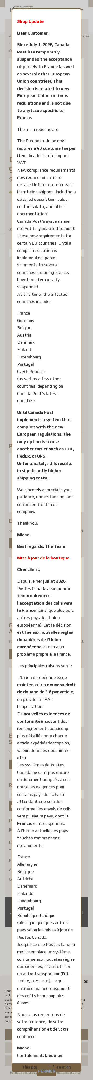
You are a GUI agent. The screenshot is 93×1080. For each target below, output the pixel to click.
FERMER (47, 1071)
